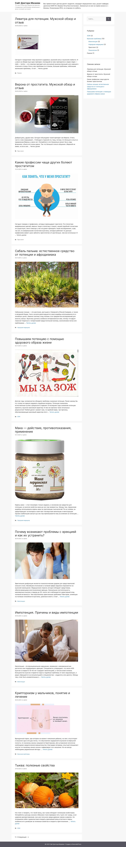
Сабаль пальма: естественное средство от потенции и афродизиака (44, 252)
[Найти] (108, 19)
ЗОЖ (18, 416)
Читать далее (31, 323)
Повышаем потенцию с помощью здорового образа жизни (39, 340)
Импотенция (21, 601)
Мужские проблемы (23, 754)
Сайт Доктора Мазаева (27, 3)
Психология (92, 50)
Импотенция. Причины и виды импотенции (46, 612)
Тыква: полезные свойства (35, 765)
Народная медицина (23, 327)
